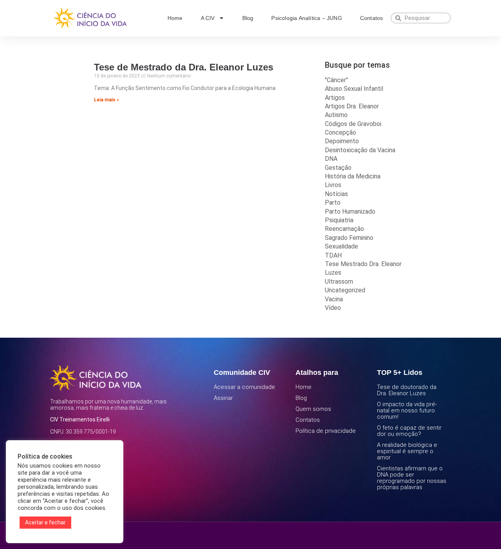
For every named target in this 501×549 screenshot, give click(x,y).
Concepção (340, 132)
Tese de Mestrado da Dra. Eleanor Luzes (183, 67)
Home (175, 18)
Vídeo (333, 307)
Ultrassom (339, 281)
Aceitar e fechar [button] (45, 522)
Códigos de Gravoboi (353, 124)
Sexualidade (341, 246)
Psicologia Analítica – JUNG (306, 18)
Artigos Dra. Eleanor (352, 106)
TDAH (333, 255)
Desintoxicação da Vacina (360, 150)
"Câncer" (336, 80)
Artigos (335, 97)
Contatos (371, 18)
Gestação (338, 167)
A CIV (208, 18)
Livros (333, 185)
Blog (248, 18)
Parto (333, 202)
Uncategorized (345, 290)
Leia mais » (106, 100)
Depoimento (342, 141)
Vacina (334, 299)
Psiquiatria (339, 220)
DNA (331, 158)
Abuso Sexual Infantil (354, 88)
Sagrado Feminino (349, 237)
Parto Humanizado (350, 211)
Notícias (336, 194)
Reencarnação (344, 228)
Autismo (336, 115)
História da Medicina (352, 176)
